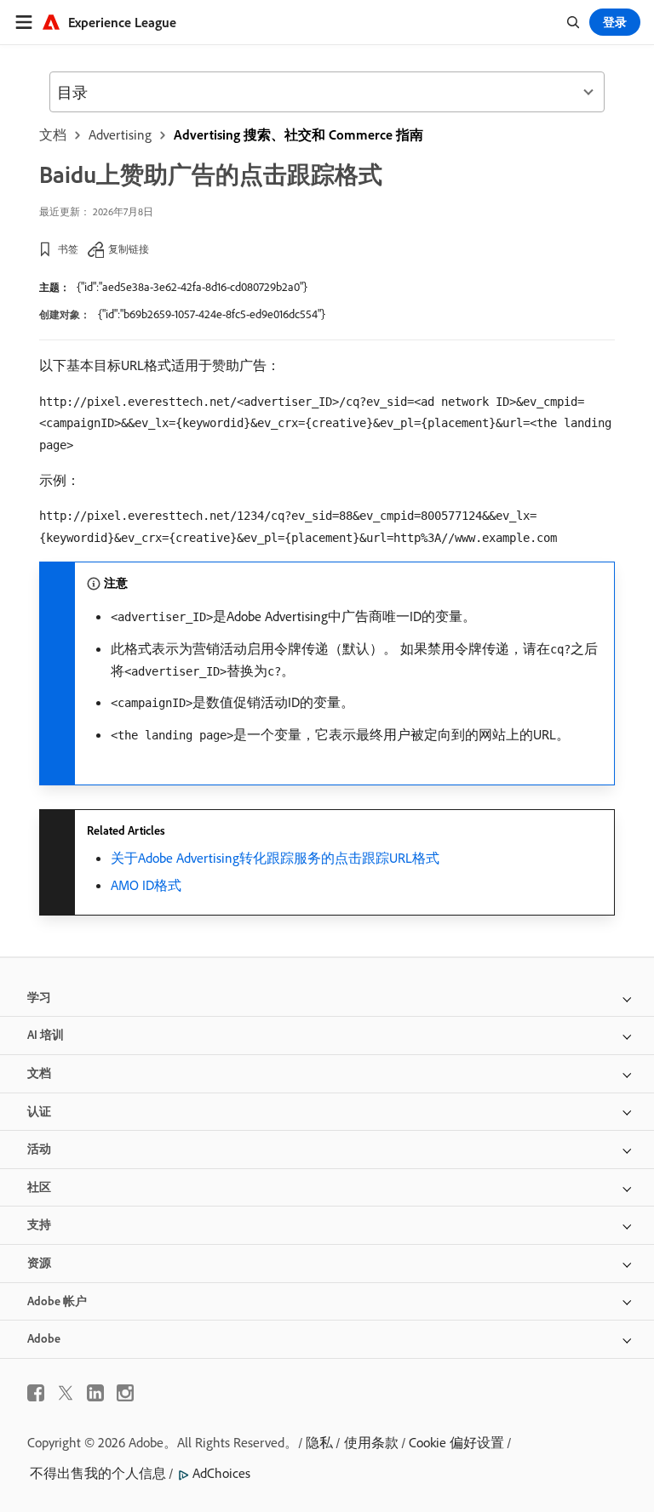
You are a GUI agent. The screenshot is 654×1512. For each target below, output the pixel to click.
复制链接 (128, 248)
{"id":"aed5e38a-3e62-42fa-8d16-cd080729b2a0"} (192, 286)
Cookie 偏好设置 (456, 1442)
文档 (52, 134)
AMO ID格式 (146, 884)
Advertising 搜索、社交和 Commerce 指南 (298, 134)
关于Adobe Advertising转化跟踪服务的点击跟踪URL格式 (275, 857)
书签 (68, 248)
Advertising (120, 134)
